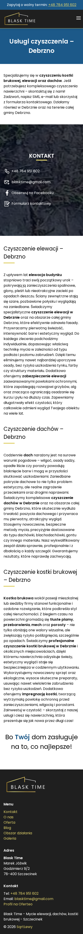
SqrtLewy (25, 926)
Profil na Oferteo (18, 904)
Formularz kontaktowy (31, 203)
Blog (7, 827)
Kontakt (10, 811)
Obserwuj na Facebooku (33, 192)
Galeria (10, 838)
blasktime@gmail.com (31, 182)
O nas (9, 817)
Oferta (9, 822)
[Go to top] (73, 924)
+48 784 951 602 (62, 4)
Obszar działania (18, 833)
